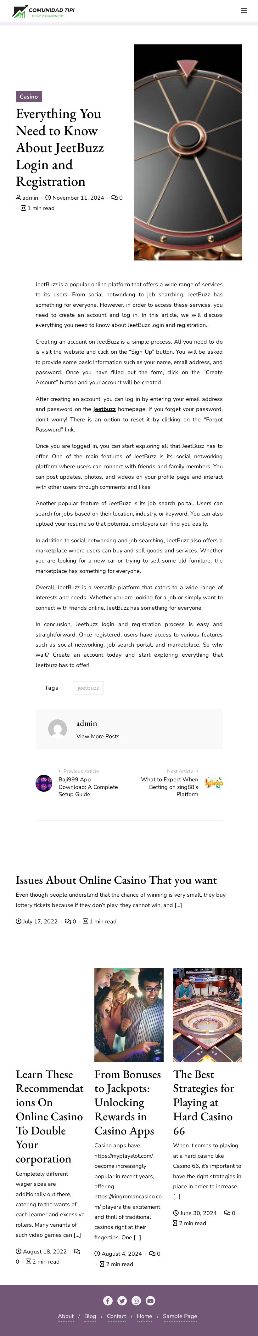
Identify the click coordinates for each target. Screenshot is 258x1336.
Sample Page (180, 1316)
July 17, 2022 (40, 921)
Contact (116, 1316)
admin (30, 198)
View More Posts (98, 736)
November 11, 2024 (78, 198)
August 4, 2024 (121, 1254)
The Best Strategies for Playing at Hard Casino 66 (203, 1102)
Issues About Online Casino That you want (116, 879)
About (66, 1316)
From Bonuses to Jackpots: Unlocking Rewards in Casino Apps (127, 1102)
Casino (29, 96)
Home (144, 1316)
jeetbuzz (104, 409)
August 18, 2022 (44, 1251)
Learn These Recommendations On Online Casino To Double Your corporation (50, 1116)
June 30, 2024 (198, 1213)
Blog (90, 1316)
